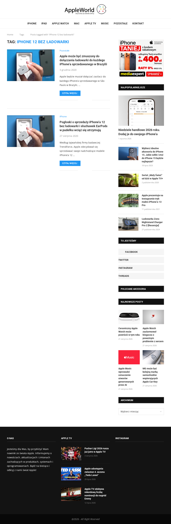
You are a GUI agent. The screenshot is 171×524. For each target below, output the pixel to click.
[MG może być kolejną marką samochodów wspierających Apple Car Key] (153, 357)
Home (10, 34)
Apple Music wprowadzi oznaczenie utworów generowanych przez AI (126, 376)
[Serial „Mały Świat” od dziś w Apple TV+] (128, 180)
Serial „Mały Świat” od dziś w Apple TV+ (152, 177)
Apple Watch (60, 23)
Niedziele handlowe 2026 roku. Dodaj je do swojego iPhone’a (139, 132)
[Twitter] (11, 9)
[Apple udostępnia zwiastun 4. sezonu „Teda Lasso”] (71, 473)
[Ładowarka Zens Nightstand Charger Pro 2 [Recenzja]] (128, 224)
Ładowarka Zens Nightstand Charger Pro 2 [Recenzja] (152, 222)
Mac (76, 23)
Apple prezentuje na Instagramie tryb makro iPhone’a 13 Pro (152, 200)
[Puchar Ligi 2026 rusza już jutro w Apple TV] (71, 453)
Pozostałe (120, 23)
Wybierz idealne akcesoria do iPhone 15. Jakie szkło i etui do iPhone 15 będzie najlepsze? (152, 155)
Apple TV (90, 23)
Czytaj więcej (69, 93)
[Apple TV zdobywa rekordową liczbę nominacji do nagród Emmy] (71, 494)
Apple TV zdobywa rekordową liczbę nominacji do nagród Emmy (95, 494)
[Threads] (15, 9)
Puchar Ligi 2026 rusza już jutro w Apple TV (96, 450)
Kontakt (138, 23)
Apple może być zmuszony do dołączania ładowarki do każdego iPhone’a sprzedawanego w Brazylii (83, 60)
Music (105, 23)
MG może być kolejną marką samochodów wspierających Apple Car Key (150, 375)
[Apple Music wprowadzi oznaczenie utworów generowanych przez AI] (129, 357)
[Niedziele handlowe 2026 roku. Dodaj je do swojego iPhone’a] (141, 110)
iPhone (31, 23)
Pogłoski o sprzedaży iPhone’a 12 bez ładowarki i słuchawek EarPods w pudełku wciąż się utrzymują (83, 126)
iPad (44, 23)
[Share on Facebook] (83, 100)
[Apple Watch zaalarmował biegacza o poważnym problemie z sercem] (153, 317)
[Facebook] (8, 9)
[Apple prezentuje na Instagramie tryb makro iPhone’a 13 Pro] (128, 200)
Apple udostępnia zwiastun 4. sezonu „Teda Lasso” (94, 471)
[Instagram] (13, 9)
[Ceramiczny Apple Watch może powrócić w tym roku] (129, 317)
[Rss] (17, 9)
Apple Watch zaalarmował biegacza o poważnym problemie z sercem (153, 335)
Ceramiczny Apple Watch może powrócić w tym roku (129, 331)
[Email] (19, 9)
